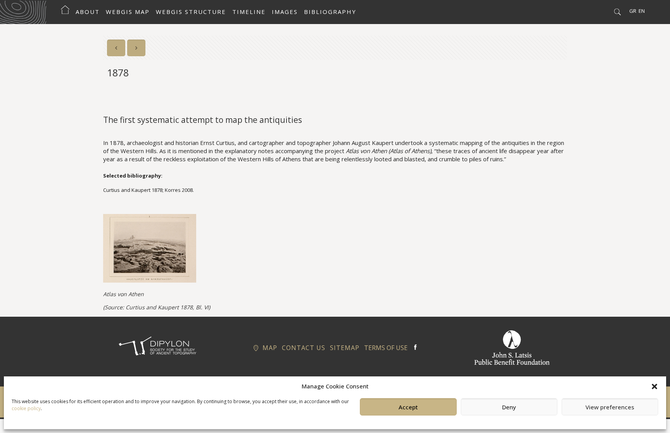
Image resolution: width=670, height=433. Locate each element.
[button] (654, 386)
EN (642, 10)
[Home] (65, 11)
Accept (408, 407)
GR (632, 10)
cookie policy (26, 408)
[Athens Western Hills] (23, 11)
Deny (509, 407)
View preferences (609, 407)
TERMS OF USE (386, 347)
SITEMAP (344, 347)
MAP (269, 347)
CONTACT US (303, 347)
